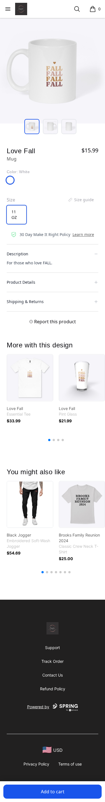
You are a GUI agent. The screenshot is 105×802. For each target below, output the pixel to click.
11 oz (14, 214)
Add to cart (52, 792)
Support (52, 647)
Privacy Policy (36, 764)
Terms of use (70, 764)
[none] (80, 200)
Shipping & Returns (25, 301)
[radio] (16, 214)
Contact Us (52, 675)
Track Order (52, 661)
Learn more (83, 234)
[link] (30, 377)
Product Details (21, 282)
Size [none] (11, 200)
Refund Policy (52, 688)
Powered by (38, 706)
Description (17, 253)
